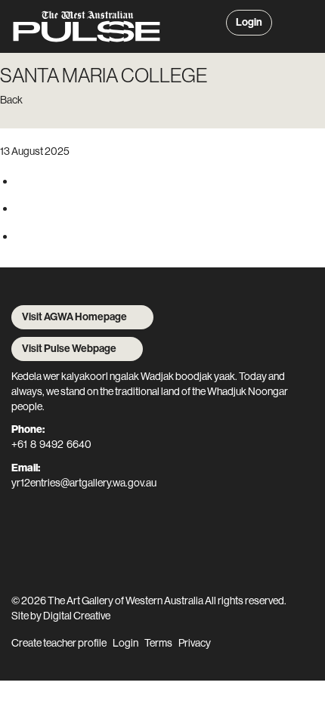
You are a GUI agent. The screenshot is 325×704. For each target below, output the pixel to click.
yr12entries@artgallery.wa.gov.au (83, 482)
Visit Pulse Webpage (69, 348)
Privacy (194, 643)
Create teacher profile (59, 643)
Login (249, 22)
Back (11, 100)
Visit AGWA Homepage (74, 316)
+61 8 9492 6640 (51, 444)
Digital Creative (76, 615)
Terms (158, 643)
